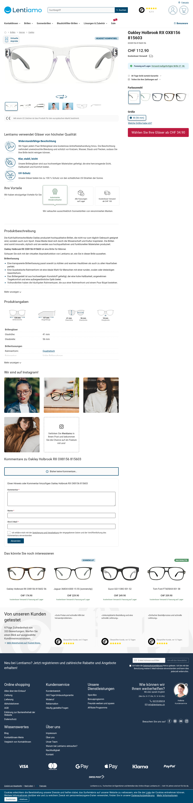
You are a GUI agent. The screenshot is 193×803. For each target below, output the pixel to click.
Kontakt (49, 754)
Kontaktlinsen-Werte (13, 737)
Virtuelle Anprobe (14, 39)
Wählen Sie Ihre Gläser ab (158, 132)
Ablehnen (23, 799)
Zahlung (8, 695)
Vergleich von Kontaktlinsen (17, 741)
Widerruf (50, 699)
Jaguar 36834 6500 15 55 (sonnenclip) (73, 589)
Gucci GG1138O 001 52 (120, 589)
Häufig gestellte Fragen (57, 708)
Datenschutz (10, 719)
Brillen (12, 32)
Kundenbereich (53, 690)
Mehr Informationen (167, 795)
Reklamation (52, 703)
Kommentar (13, 489)
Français (185, 2)
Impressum (51, 733)
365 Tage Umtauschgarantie (59, 695)
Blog (6, 733)
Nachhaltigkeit (53, 750)
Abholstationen (11, 703)
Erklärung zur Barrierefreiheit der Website (19, 713)
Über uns (50, 737)
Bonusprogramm (96, 699)
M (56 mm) (138, 117)
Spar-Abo (92, 694)
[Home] (5, 32)
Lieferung (8, 699)
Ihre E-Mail (13, 521)
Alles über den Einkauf (15, 690)
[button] (11, 106)
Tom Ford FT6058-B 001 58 (166, 589)
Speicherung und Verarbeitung (45, 532)
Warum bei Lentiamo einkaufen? (61, 746)
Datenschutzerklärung (142, 795)
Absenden (16, 540)
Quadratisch (49, 351)
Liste (148, 792)
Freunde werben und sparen (101, 703)
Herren (22, 32)
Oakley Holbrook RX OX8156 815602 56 (26, 589)
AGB (6, 708)
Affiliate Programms (97, 707)
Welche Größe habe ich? (140, 123)
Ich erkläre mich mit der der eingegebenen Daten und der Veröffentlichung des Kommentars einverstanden (56, 534)
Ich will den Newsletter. (177, 660)
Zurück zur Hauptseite (13, 786)
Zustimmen (11, 799)
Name (10, 510)
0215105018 (159, 701)
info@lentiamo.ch (156, 704)
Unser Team (52, 741)
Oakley (31, 32)
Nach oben (28, 786)
